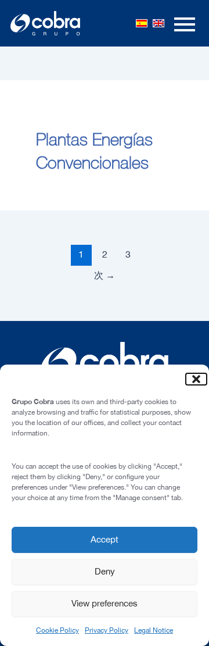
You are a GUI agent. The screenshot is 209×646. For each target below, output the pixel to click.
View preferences (104, 603)
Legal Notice (153, 630)
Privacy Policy (106, 630)
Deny (105, 571)
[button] (191, 379)
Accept (104, 539)
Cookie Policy (57, 630)
